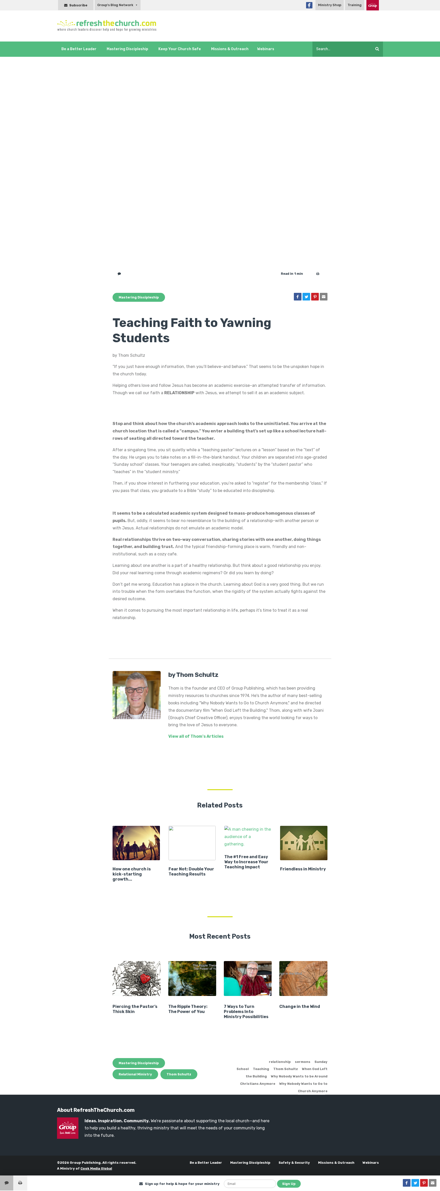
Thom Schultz (179, 1074)
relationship (280, 1062)
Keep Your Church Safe (179, 49)
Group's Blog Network (115, 5)
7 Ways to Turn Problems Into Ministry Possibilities (246, 1011)
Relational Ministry (135, 1074)
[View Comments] (6, 1182)
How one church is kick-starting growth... (132, 874)
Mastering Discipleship (127, 49)
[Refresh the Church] (109, 26)
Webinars (265, 49)
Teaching (261, 1069)
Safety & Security (294, 1163)
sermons (302, 1062)
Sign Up (289, 1184)
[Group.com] (372, 5)
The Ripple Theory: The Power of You (188, 1009)
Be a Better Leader (79, 49)
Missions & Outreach (230, 49)
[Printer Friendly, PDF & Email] (317, 273)
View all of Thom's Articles (196, 736)
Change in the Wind (299, 1006)
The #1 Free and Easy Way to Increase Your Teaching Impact (246, 861)
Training (355, 5)
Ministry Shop (329, 5)
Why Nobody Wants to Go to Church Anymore (303, 1087)
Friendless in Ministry (303, 869)
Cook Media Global (96, 1168)
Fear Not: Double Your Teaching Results (191, 872)
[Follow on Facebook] (309, 5)
